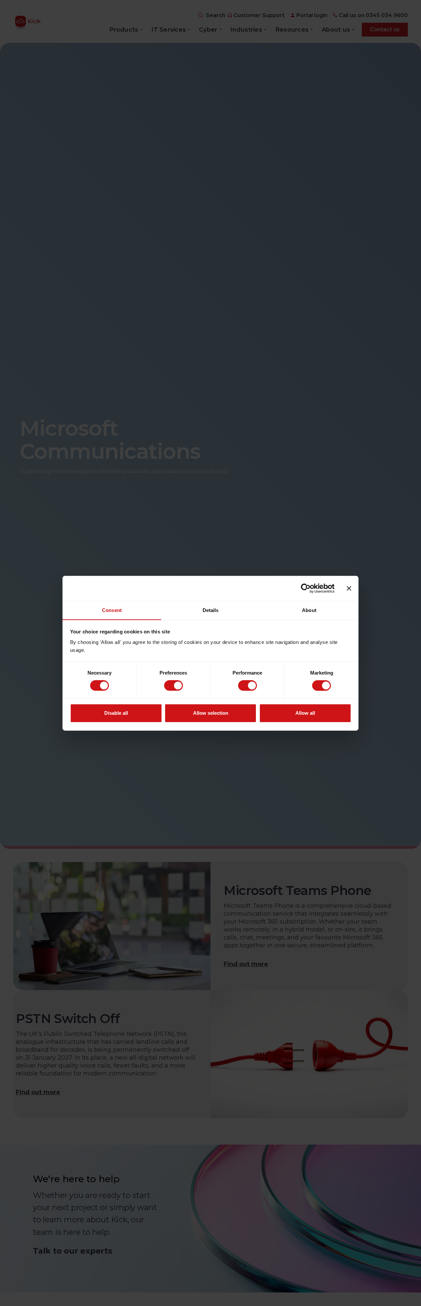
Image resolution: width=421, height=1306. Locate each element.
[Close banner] (349, 588)
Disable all (116, 713)
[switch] (173, 685)
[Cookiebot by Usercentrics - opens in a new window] (305, 588)
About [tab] (309, 610)
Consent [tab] (112, 610)
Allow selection (210, 713)
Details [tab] (211, 610)
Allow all (305, 713)
